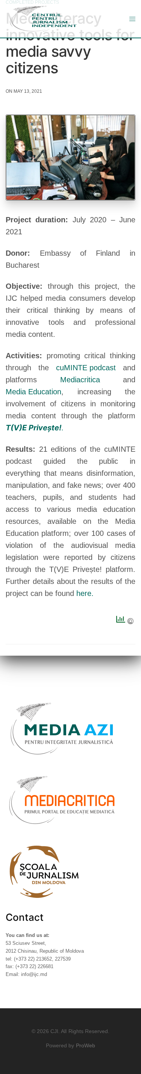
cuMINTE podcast (86, 368)
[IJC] (43, 19)
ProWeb (85, 1045)
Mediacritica (80, 380)
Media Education (33, 392)
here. (86, 593)
